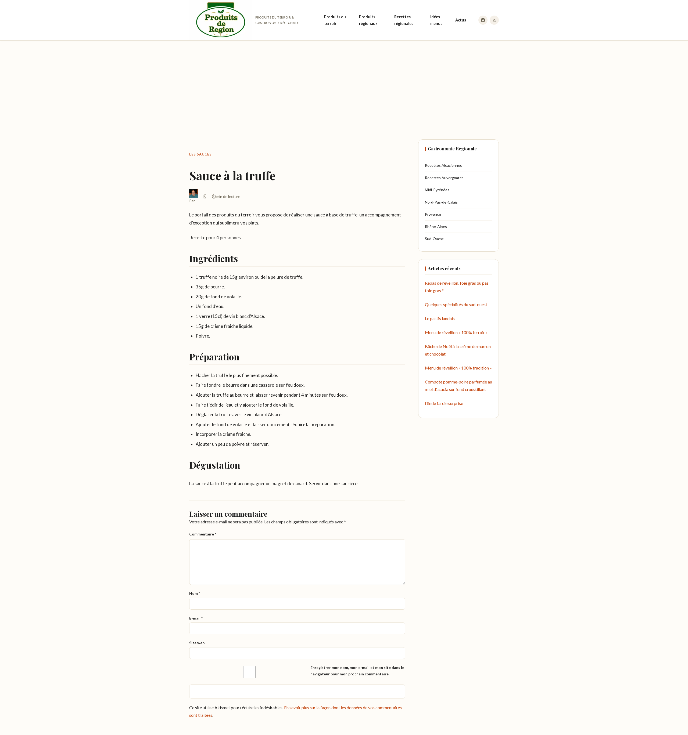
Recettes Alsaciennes (443, 165)
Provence (433, 214)
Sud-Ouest (434, 238)
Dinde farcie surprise (444, 403)
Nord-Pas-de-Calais (441, 202)
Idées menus (436, 20)
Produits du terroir (335, 20)
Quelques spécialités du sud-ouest (456, 304)
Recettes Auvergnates (444, 177)
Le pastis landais (440, 318)
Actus (460, 20)
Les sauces (200, 154)
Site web (197, 642)
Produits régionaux (368, 20)
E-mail (196, 618)
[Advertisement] (344, 84)
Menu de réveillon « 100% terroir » (456, 332)
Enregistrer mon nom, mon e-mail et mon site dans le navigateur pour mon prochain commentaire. (357, 670)
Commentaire (202, 534)
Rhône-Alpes (436, 226)
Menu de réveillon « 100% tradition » (458, 367)
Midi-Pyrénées (437, 189)
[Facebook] (483, 20)
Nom (194, 593)
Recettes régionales (403, 20)
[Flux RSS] (494, 20)
